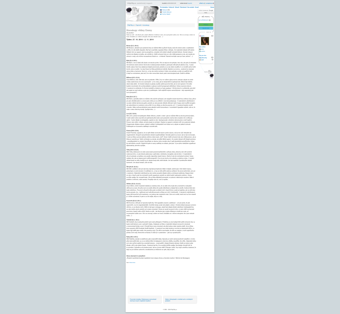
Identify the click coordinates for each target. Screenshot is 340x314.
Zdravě (177, 7)
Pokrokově (183, 7)
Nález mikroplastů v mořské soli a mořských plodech (179, 300)
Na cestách (190, 7)
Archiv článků (166, 14)
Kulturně (171, 7)
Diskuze (164, 10)
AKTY (202, 36)
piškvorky (204, 57)
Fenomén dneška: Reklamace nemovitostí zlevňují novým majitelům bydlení (143, 300)
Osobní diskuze (166, 12)
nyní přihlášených (203, 20)
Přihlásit (206, 24)
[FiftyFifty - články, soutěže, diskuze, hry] (142, 14)
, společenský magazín (139, 3)
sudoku (203, 51)
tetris (202, 49)
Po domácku (164, 7)
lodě (202, 60)
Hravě (197, 7)
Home (212, 7)
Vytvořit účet (205, 28)
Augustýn (190, 3)
